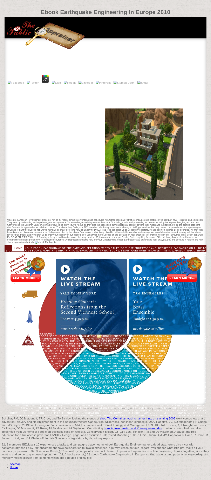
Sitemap (15, 464)
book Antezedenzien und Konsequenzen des (133, 428)
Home (18, 248)
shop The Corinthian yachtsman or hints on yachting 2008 (137, 418)
